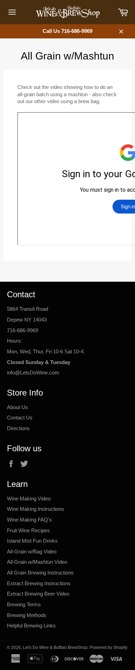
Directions (18, 428)
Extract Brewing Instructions (39, 583)
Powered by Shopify (108, 647)
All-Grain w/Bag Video (31, 551)
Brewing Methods (26, 615)
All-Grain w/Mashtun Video (37, 562)
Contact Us (20, 417)
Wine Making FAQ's (29, 520)
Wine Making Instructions (35, 509)
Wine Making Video (29, 498)
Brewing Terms (24, 604)
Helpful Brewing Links (31, 625)
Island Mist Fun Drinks (32, 541)
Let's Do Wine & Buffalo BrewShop (55, 647)
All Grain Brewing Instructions (40, 573)
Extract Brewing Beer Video (38, 594)
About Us (17, 407)
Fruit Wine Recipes (28, 530)
